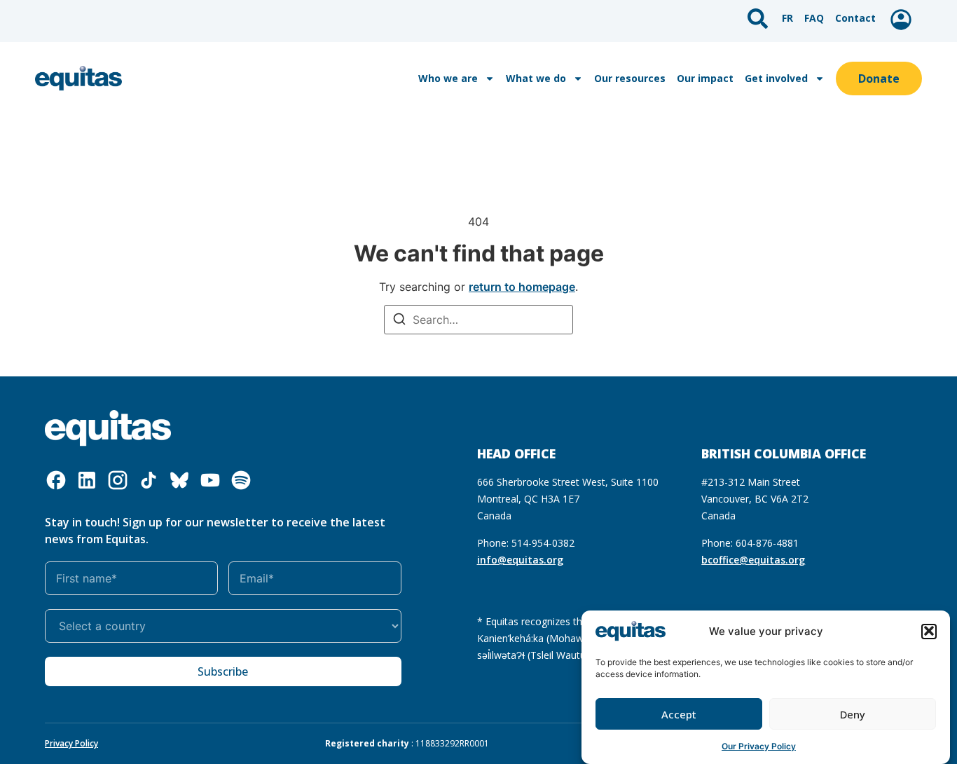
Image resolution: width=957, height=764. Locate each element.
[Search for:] (478, 319)
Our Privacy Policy (759, 746)
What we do (536, 78)
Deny (852, 714)
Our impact (705, 78)
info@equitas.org (520, 559)
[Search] (399, 320)
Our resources (630, 78)
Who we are (448, 78)
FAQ (814, 18)
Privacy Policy (71, 743)
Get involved (776, 78)
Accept (678, 714)
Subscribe (223, 671)
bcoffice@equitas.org (753, 559)
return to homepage (522, 287)
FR (787, 18)
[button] (929, 631)
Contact (855, 18)
